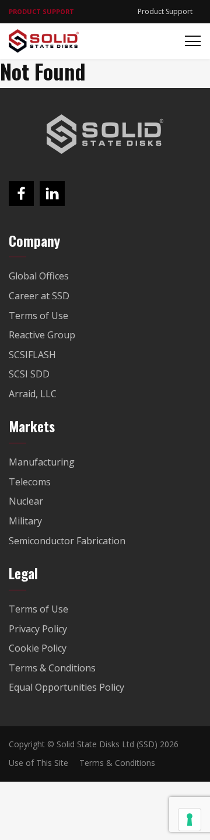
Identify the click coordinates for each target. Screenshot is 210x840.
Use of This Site (38, 762)
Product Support (165, 11)
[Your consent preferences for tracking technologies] (189, 819)
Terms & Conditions (117, 762)
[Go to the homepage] (105, 134)
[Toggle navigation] (189, 41)
